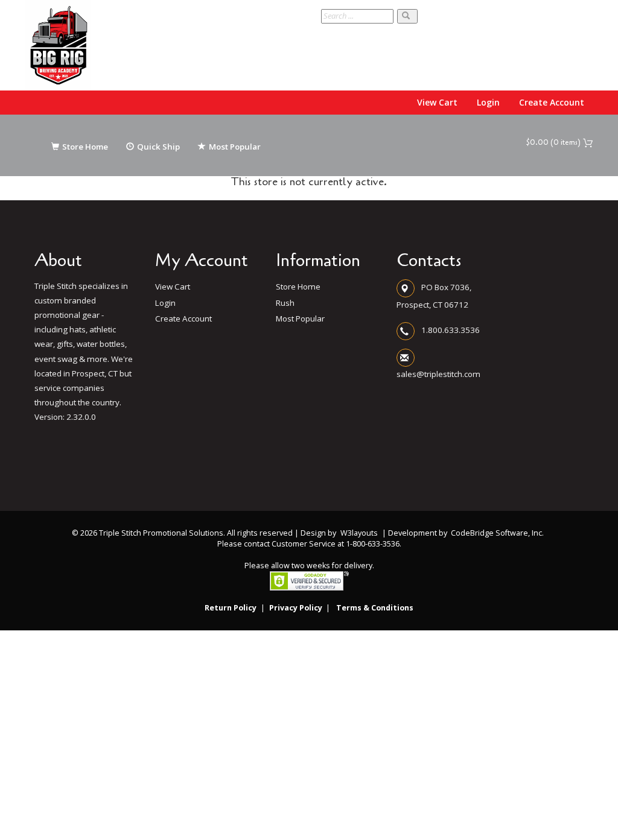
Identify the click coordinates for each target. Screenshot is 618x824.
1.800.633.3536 (450, 329)
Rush (285, 302)
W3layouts (359, 533)
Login (488, 102)
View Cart (437, 102)
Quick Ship (158, 146)
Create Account (551, 102)
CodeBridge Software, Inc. (497, 533)
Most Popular (235, 146)
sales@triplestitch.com (438, 374)
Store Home (85, 146)
